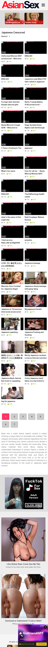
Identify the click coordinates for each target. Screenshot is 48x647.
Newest (4, 36)
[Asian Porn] (20, 5)
